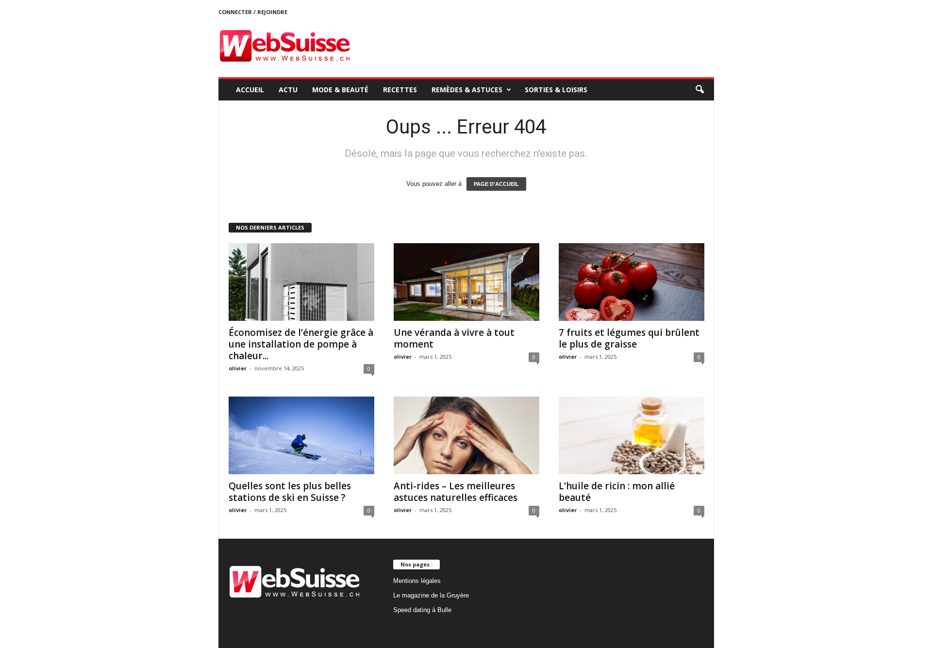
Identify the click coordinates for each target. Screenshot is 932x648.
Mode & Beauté (340, 89)
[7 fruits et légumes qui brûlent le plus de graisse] (631, 282)
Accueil (250, 89)
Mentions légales (417, 580)
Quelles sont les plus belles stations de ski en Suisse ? (290, 492)
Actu (288, 89)
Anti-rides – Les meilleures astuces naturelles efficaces (455, 492)
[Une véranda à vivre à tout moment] (466, 282)
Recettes (400, 89)
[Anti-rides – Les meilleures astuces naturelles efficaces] (466, 435)
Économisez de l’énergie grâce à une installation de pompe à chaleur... (301, 344)
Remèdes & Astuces (467, 89)
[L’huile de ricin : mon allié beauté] (631, 435)
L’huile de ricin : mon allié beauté (617, 492)
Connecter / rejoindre (252, 12)
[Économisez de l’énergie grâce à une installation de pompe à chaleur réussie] (301, 282)
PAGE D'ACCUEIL (496, 184)
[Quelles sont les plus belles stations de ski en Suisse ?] (301, 435)
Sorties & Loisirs (556, 89)
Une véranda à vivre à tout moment (454, 338)
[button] (699, 89)
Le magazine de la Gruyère (431, 595)
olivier (238, 368)
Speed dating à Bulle (422, 610)
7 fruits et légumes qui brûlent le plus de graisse (629, 338)
